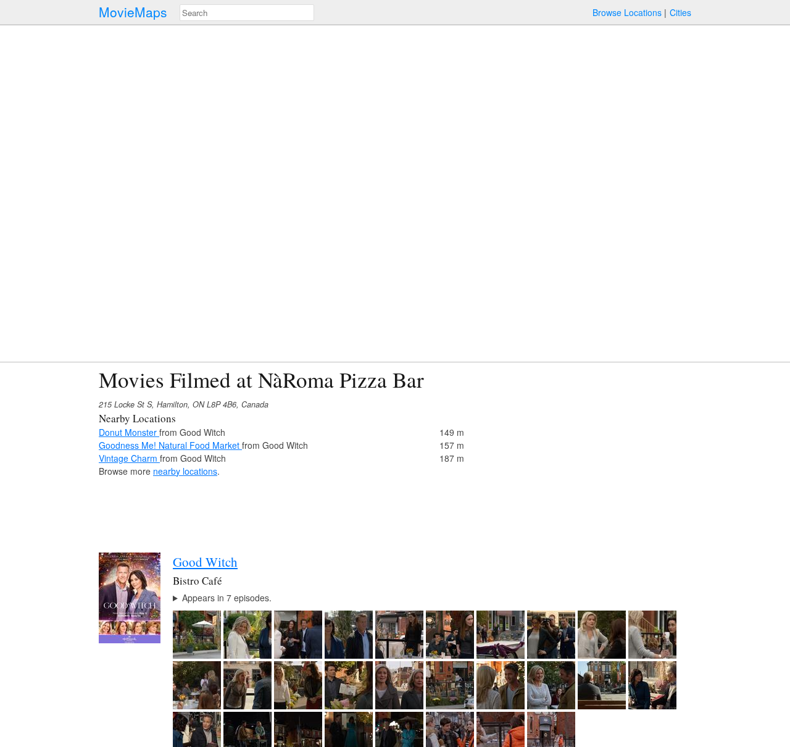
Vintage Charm (129, 458)
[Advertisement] (583, 453)
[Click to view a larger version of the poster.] (129, 639)
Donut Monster (129, 432)
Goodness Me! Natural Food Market (170, 445)
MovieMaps (133, 12)
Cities (680, 12)
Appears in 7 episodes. (227, 597)
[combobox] (247, 12)
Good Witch (205, 561)
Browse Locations (627, 12)
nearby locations (185, 471)
